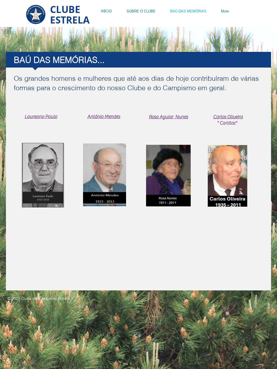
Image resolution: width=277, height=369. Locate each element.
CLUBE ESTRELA (70, 14)
